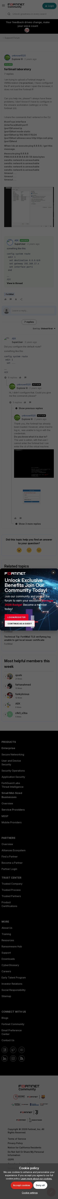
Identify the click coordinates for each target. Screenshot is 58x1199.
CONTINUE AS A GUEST (20, 623)
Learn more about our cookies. (36, 1178)
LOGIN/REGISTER (16, 617)
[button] (29, 1192)
